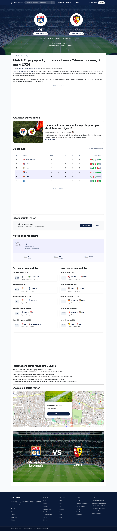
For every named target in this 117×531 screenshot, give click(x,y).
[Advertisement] (58, 99)
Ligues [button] (77, 2)
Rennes (62, 512)
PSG (61, 501)
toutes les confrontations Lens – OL (28, 68)
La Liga (78, 509)
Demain (45, 506)
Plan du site (14, 517)
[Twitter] (11, 508)
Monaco (62, 509)
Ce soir (45, 503)
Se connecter (92, 2)
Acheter (98, 225)
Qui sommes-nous (16, 512)
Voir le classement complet (95, 148)
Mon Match (16, 56)
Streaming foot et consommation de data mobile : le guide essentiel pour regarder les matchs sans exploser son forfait (99, 500)
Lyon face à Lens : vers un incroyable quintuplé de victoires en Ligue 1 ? (72, 127)
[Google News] (15, 508)
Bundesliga (79, 514)
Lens (31, 71)
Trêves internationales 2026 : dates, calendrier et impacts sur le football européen (99, 503)
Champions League (81, 503)
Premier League (80, 506)
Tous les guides (96, 513)
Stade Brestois (30, 159)
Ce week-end (47, 509)
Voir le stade (58, 414)
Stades (45, 517)
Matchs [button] (68, 2)
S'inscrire (101, 2)
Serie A (78, 512)
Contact (13, 514)
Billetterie (45, 520)
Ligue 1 (22, 56)
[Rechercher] (53, 2)
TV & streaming (47, 514)
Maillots (13, 520)
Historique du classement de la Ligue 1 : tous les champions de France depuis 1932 (99, 508)
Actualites (46, 512)
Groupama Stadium (53, 45)
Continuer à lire (50, 139)
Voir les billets (86, 225)
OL (27, 172)
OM (27, 181)
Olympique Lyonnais (19, 71)
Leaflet (93, 426)
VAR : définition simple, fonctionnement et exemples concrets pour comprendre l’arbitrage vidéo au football (99, 510)
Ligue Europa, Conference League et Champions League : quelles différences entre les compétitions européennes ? (99, 505)
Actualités (61, 2)
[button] (71, 392)
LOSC (27, 164)
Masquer (61, 85)
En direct (45, 501)
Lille (61, 514)
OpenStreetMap (100, 426)
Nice (27, 168)
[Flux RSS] (17, 508)
